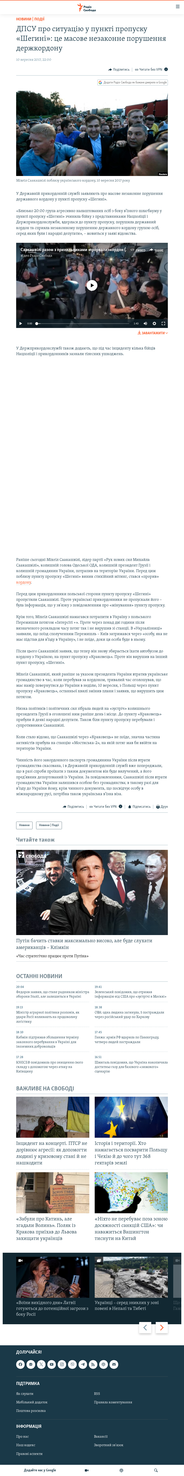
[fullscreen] (163, 323)
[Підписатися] (114, 1364)
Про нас (22, 1437)
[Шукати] (156, 1470)
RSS (97, 1394)
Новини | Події (30, 19)
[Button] (118, 70)
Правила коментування (113, 1402)
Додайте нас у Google (40, 1470)
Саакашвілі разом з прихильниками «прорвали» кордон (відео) (79, 250)
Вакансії (101, 1437)
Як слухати (24, 1394)
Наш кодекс (25, 1445)
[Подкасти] (121, 1470)
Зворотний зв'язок (108, 1445)
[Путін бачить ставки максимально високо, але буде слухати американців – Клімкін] (92, 892)
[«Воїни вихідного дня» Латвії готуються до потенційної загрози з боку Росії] (52, 1277)
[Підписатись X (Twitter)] (41, 1364)
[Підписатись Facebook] (20, 1364)
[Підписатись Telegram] (83, 1364)
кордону (23, 583)
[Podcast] (103, 1364)
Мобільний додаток (32, 1402)
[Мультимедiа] (86, 1470)
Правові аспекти (29, 1454)
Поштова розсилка (31, 1411)
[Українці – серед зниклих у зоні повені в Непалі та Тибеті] (131, 1277)
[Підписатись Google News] (30, 1364)
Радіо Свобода (41, 256)
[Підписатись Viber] (72, 1364)
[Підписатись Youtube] (51, 1364)
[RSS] (93, 1364)
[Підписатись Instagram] (62, 1364)
